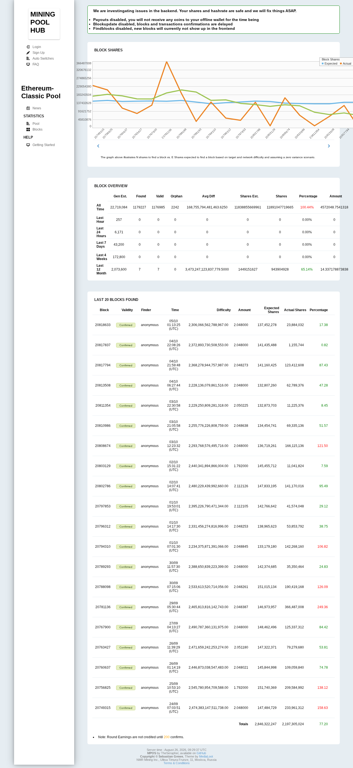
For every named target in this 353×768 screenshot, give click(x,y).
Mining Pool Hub (42, 22)
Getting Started (44, 145)
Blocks (37, 129)
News (37, 108)
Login (37, 47)
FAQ (36, 64)
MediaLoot (206, 756)
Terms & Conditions (177, 763)
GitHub (201, 753)
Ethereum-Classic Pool (41, 92)
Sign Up (38, 53)
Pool (36, 124)
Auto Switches (43, 58)
